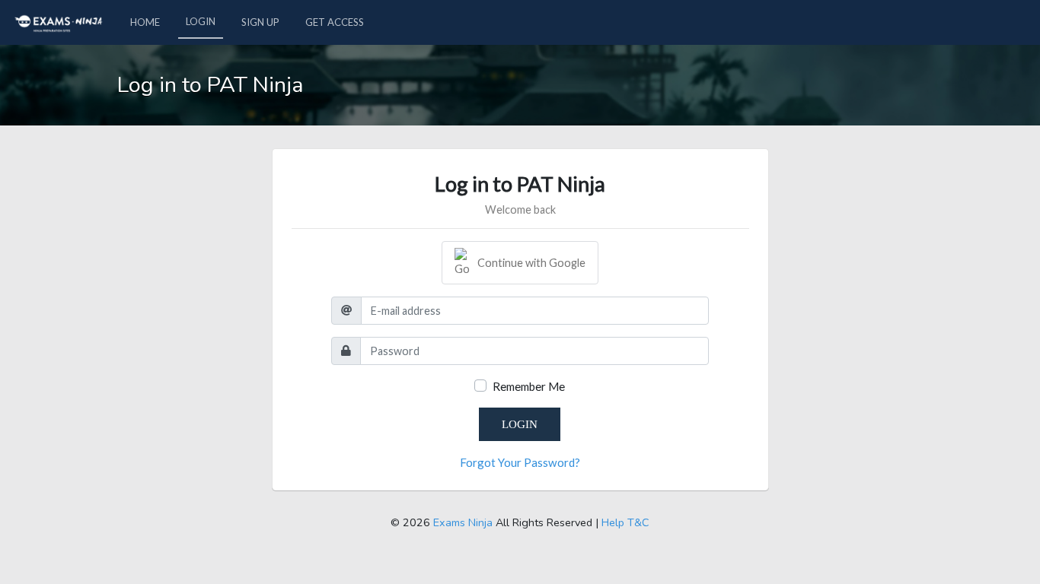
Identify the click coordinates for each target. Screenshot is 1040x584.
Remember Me (529, 386)
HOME (145, 22)
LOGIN (200, 21)
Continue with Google (531, 262)
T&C (638, 522)
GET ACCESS (334, 22)
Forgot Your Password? (520, 462)
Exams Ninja (463, 522)
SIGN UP (260, 22)
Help (612, 522)
